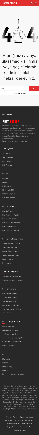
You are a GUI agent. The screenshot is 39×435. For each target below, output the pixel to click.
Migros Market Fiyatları (10, 305)
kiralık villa (6, 359)
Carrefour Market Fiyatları (11, 309)
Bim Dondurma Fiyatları (11, 215)
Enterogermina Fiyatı (10, 330)
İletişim (5, 178)
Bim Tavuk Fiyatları (9, 226)
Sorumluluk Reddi (8, 198)
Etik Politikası (18, 420)
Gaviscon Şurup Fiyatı (10, 334)
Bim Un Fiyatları (8, 211)
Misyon (8, 417)
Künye (4, 182)
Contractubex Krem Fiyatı (11, 342)
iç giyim (5, 363)
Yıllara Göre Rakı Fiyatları (11, 276)
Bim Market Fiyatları (9, 294)
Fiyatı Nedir (9, 3)
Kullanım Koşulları (8, 194)
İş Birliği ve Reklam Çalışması (13, 374)
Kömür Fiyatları (7, 259)
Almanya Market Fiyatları (11, 244)
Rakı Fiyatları (7, 165)
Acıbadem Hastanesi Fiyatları (13, 338)
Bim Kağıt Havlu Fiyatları (11, 230)
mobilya (5, 370)
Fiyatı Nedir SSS (8, 190)
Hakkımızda (6, 186)
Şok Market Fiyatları (9, 301)
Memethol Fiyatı (8, 326)
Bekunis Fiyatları (8, 345)
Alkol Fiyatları (7, 313)
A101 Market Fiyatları (9, 298)
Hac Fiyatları (6, 263)
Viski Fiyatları (7, 153)
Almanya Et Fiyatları (9, 248)
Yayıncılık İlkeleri (13, 427)
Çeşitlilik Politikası (13, 423)
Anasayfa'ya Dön (20, 93)
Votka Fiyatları (7, 157)
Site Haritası (8, 420)
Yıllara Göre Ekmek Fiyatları (12, 280)
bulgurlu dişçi (7, 367)
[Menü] (35, 3)
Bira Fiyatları (7, 161)
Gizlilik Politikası (26, 423)
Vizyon (15, 417)
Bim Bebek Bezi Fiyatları (11, 223)
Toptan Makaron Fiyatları (11, 255)
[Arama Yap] (32, 3)
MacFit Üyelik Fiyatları (10, 251)
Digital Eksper (11, 409)
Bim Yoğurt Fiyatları (9, 219)
